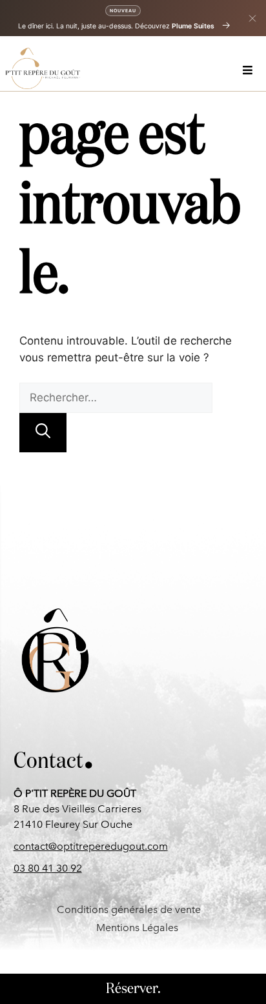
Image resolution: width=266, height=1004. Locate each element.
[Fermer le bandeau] (252, 18)
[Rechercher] (42, 432)
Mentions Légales (137, 927)
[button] (249, 68)
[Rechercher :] (115, 397)
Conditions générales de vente (129, 909)
